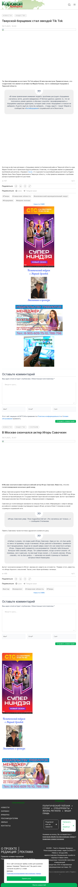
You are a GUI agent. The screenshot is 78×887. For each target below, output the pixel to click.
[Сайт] (64, 410)
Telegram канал (31, 191)
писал (30, 172)
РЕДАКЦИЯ (8, 852)
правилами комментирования (53, 839)
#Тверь (6, 196)
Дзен (20, 191)
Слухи (46, 808)
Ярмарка (5, 815)
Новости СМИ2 (39, 204)
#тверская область (21, 196)
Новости (7, 15)
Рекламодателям (9, 818)
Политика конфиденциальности (49, 416)
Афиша (4, 822)
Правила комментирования (12, 856)
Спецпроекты (62, 808)
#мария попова (23, 200)
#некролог (17, 589)
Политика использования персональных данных (24, 873)
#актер (6, 589)
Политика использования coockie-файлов (18, 859)
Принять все (26, 878)
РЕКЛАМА (26, 852)
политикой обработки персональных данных (59, 837)
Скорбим (33, 427)
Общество (21, 15)
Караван (5, 811)
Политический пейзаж (56, 806)
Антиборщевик (32, 108)
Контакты (6, 826)
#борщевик (8, 200)
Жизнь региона (52, 811)
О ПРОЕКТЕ (9, 848)
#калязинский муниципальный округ (51, 196)
